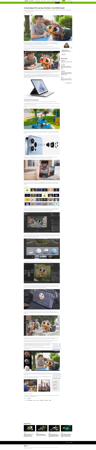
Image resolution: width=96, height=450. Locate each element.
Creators (34, 400)
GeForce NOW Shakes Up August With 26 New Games (41, 435)
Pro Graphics (29, 398)
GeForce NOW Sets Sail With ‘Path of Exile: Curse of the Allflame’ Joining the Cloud (66, 435)
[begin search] (66, 0)
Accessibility (42, 447)
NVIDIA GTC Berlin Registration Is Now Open (66, 51)
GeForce (37, 400)
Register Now (64, 54)
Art (26, 400)
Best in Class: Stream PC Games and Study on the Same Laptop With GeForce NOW (54, 435)
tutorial (36, 377)
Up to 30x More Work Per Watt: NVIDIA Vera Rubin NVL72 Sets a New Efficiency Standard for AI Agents (66, 73)
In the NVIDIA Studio (42, 400)
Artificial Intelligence (37, 0)
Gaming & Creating (53, 0)
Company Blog (31, 0)
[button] (63, 0)
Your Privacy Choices (31, 447)
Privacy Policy (25, 447)
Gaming (62, 77)
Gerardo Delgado (29, 12)
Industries (59, 0)
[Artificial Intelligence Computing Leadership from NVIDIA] (26, 1)
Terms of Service (37, 447)
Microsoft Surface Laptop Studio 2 (43, 74)
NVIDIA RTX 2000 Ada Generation (39, 75)
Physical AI (48, 0)
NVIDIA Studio (45, 376)
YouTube (31, 393)
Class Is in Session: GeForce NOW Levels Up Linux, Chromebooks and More (28, 435)
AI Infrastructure (43, 0)
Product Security (52, 447)
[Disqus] (48, 411)
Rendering (50, 400)
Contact (57, 447)
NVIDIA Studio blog (42, 182)
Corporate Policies (46, 447)
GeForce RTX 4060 (26, 75)
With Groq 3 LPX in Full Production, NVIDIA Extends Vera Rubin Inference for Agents (66, 67)
